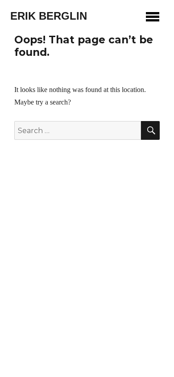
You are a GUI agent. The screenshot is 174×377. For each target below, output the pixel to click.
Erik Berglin (48, 16)
